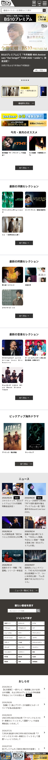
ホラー (20, 633)
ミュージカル (8, 633)
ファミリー (35, 647)
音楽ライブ (7, 623)
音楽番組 (34, 661)
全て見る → (24, 167)
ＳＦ (33, 628)
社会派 (34, 657)
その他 (20, 642)
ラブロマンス (22, 628)
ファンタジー (8, 652)
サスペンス (21, 623)
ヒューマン (21, 647)
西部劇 (6, 661)
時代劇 (6, 657)
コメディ (34, 638)
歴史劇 (20, 657)
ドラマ (34, 623)
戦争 (33, 652)
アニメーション (8, 638)
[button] (2, 44)
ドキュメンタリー (37, 642)
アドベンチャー (36, 633)
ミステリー (21, 652)
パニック (6, 647)
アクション (7, 628)
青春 (19, 661)
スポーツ (6, 642)
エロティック (21, 638)
